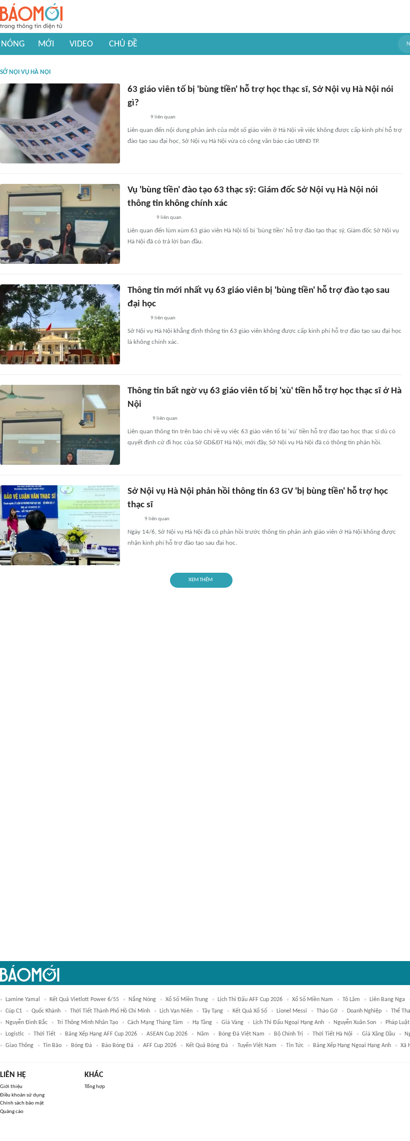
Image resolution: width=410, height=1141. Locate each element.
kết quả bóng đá (207, 1046)
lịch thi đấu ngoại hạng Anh (288, 1023)
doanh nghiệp (364, 1011)
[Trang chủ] (31, 16)
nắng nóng (142, 1000)
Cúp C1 (14, 1011)
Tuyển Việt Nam (257, 1046)
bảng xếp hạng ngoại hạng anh (352, 1046)
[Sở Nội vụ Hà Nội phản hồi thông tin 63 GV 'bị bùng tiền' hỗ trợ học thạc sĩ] (60, 525)
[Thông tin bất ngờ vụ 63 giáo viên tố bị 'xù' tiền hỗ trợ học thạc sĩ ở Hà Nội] (60, 425)
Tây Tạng (212, 1011)
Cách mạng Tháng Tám (155, 1023)
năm (203, 1034)
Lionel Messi (291, 1011)
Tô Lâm (351, 1000)
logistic (15, 1034)
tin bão (52, 1046)
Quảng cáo (12, 1112)
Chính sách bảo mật (22, 1103)
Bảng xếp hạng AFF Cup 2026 (101, 1034)
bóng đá (81, 1046)
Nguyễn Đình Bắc (27, 1023)
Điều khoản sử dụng (22, 1095)
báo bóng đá (118, 1046)
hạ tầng (202, 1023)
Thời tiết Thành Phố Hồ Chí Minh (110, 1011)
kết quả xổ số (249, 1011)
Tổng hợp (94, 1087)
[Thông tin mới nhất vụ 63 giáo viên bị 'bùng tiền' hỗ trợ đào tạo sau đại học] (60, 324)
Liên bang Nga (387, 1000)
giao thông (20, 1046)
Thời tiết (45, 1034)
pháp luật (398, 1023)
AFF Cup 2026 (159, 1046)
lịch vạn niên (176, 1011)
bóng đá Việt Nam (241, 1034)
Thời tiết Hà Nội (332, 1034)
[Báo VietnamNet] (136, 117)
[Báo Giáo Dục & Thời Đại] (133, 519)
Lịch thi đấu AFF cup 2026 (250, 1000)
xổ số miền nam (312, 1000)
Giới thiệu (11, 1087)
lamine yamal (23, 1000)
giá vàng (233, 1023)
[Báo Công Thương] (139, 218)
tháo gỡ (327, 1011)
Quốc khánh (46, 1011)
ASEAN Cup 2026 (167, 1034)
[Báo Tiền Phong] (137, 419)
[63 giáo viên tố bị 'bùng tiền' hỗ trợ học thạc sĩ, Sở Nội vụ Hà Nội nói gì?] (60, 123)
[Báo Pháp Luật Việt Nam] (136, 318)
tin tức (295, 1046)
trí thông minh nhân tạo (87, 1023)
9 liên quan (163, 117)
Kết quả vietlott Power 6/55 (84, 1000)
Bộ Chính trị (288, 1034)
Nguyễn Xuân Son (355, 1023)
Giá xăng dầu (378, 1034)
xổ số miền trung (187, 1000)
